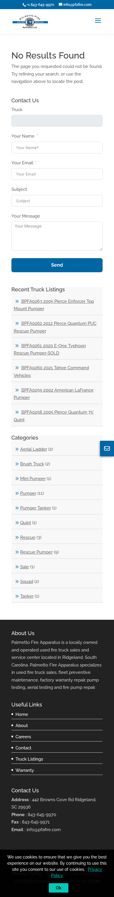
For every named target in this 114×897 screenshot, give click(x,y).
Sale (24, 566)
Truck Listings (29, 759)
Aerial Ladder (33, 449)
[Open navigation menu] (98, 25)
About (21, 725)
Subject (19, 189)
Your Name (22, 136)
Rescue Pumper (36, 552)
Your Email (22, 163)
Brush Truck (32, 464)
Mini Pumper (33, 478)
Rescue (27, 537)
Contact (23, 748)
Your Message (25, 216)
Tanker (27, 596)
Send (57, 265)
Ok (58, 888)
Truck (17, 109)
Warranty (24, 770)
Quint (25, 522)
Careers (23, 736)
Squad (26, 581)
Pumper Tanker (35, 508)
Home (21, 714)
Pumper (28, 493)
